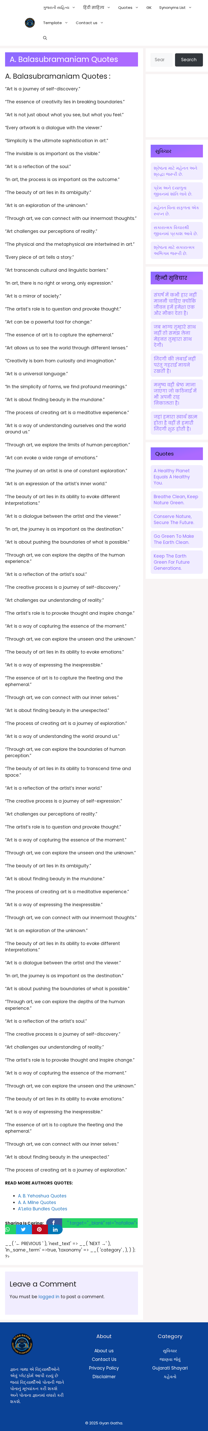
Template (52, 22)
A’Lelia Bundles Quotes (42, 1209)
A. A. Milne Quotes (37, 1202)
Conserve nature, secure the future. (174, 519)
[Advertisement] (179, 104)
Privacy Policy (104, 1368)
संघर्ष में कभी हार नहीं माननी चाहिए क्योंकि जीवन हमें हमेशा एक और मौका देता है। (175, 304)
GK (149, 7)
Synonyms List (172, 7)
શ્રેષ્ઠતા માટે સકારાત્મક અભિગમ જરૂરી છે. (174, 250)
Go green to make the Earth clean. (174, 539)
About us (104, 1351)
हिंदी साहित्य (93, 7)
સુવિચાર (170, 1351)
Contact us (86, 22)
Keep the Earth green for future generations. (172, 562)
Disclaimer (104, 1377)
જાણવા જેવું (170, 1359)
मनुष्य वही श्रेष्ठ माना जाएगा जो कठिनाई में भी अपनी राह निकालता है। (175, 394)
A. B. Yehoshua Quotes (42, 1196)
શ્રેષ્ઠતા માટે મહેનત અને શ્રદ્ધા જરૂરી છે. (175, 171)
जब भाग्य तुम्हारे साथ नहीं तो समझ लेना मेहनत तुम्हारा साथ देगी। (175, 336)
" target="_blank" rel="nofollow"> (102, 1223)
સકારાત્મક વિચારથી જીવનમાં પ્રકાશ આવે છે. (176, 230)
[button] (45, 38)
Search (189, 60)
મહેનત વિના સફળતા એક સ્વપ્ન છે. (176, 211)
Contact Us (104, 1359)
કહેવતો (170, 1377)
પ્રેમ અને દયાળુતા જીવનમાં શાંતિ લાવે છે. (173, 191)
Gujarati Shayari (170, 1368)
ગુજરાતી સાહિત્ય (56, 7)
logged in (49, 1297)
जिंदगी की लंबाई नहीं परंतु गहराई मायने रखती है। (175, 365)
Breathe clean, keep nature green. (176, 500)
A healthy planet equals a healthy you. (172, 477)
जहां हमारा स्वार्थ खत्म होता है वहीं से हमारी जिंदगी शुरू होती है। (175, 423)
